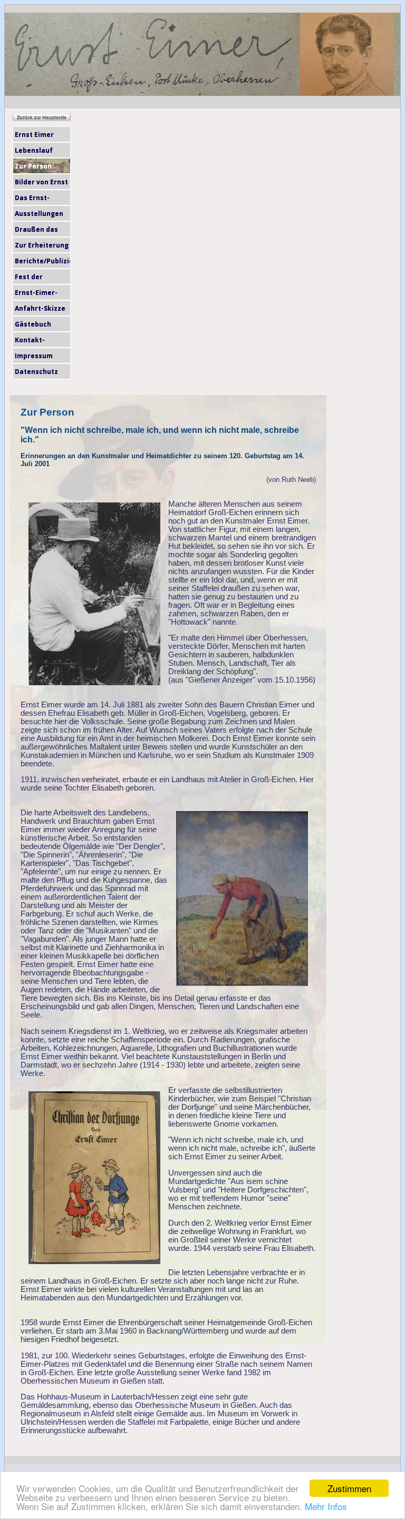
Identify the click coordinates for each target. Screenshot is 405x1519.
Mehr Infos (326, 1506)
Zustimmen (349, 1488)
